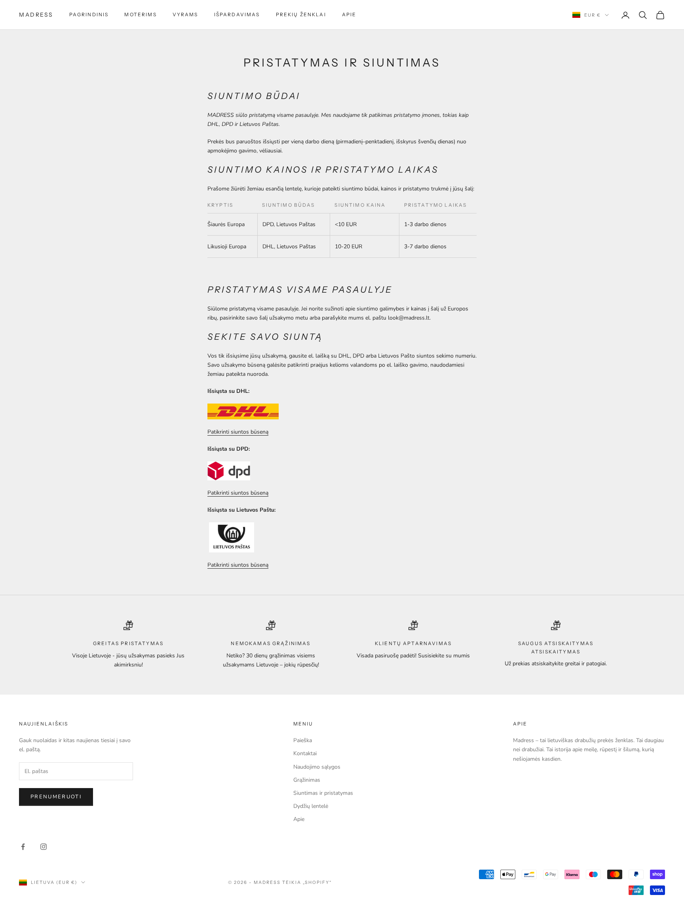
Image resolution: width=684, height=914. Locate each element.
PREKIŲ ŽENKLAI (301, 14)
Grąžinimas (306, 780)
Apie (298, 819)
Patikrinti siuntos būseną (237, 432)
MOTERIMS (140, 14)
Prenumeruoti (56, 796)
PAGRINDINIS (89, 14)
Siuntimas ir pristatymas (323, 793)
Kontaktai (305, 753)
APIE (349, 14)
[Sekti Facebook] (23, 847)
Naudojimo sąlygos (316, 767)
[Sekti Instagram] (44, 847)
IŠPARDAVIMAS (237, 14)
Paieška (302, 740)
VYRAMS (185, 14)
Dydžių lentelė (310, 806)
